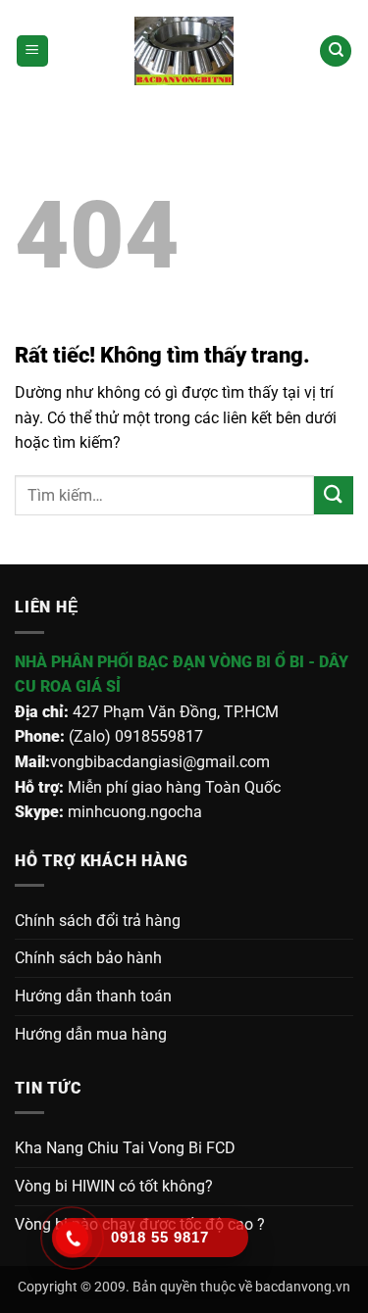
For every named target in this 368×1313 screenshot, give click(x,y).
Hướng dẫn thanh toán (93, 996)
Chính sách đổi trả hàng (98, 920)
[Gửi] (333, 495)
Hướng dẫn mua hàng (91, 1034)
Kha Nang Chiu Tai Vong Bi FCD (125, 1148)
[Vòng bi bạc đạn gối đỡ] (184, 51)
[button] (32, 51)
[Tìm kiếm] (335, 51)
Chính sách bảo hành (88, 957)
